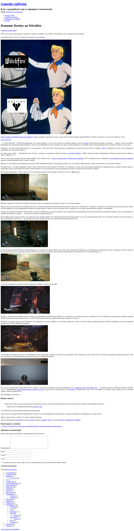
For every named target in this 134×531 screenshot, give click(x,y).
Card (2, 140)
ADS (103, 148)
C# (11, 510)
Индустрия (10, 492)
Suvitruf (31, 420)
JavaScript (13, 517)
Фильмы (9, 524)
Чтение (8, 526)
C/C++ (12, 508)
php (11, 520)
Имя (3, 451)
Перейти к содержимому (14, 12)
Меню (3, 12)
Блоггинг (9, 487)
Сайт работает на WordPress (10, 529)
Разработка (10, 505)
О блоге (7, 21)
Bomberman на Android (12, 19)
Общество (9, 503)
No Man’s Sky (92, 388)
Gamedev (44, 420)
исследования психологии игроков (121, 158)
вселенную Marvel (74, 153)
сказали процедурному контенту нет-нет (30, 389)
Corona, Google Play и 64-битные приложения (17, 426)
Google (12, 496)
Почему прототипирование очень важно (48, 426)
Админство (10, 481)
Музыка (9, 499)
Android (12, 506)
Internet (8, 476)
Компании (9, 494)
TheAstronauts (69, 420)
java (11, 513)
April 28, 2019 (37, 407)
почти (86, 143)
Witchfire (77, 420)
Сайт (2, 459)
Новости (9, 501)
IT (7, 480)
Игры (50, 420)
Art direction (10, 473)
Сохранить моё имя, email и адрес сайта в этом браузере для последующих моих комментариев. (35, 462)
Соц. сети (13, 478)
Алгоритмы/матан (12, 483)
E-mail (3, 455)
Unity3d (12, 522)
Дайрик (8, 489)
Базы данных (10, 485)
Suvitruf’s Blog (9, 15)
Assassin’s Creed (79, 388)
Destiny (61, 420)
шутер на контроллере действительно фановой (68, 158)
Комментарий (5, 448)
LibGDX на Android (11, 17)
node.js (16, 519)
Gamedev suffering (13, 4)
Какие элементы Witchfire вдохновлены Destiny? (17, 137)
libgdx (16, 515)
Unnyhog (13, 497)
